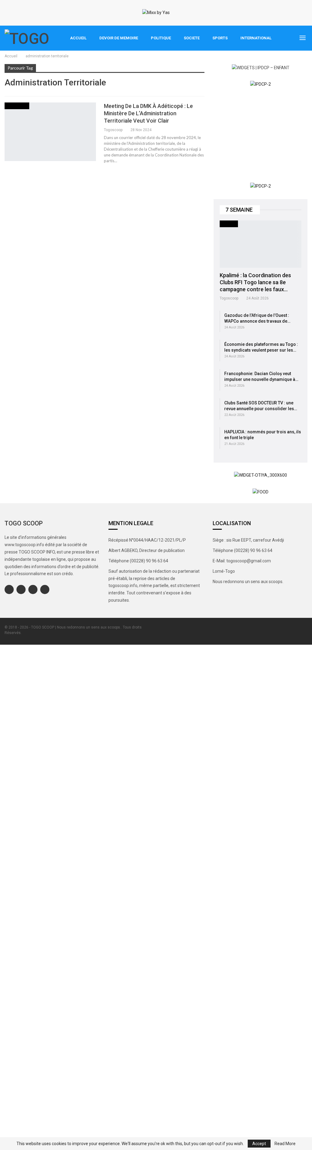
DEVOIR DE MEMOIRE (118, 38)
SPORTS (220, 38)
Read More (285, 1143)
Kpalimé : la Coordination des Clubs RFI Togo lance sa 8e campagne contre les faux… (255, 282)
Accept (259, 1143)
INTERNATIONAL (255, 38)
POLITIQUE (161, 38)
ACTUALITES (17, 106)
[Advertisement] (260, 135)
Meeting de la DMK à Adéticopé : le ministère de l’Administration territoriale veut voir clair (148, 113)
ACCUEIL (78, 38)
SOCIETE (192, 38)
